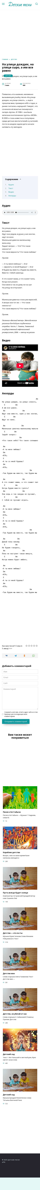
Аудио (11, 184)
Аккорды (12, 195)
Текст (10, 188)
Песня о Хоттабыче (12, 812)
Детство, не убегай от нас (15, 1014)
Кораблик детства (11, 852)
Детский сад (9, 1054)
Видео (11, 192)
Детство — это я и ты (12, 933)
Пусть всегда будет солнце (15, 893)
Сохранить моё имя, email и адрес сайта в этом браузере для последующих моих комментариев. (21, 714)
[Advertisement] (20, 36)
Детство (8, 76)
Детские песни (20, 5)
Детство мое (9, 973)
